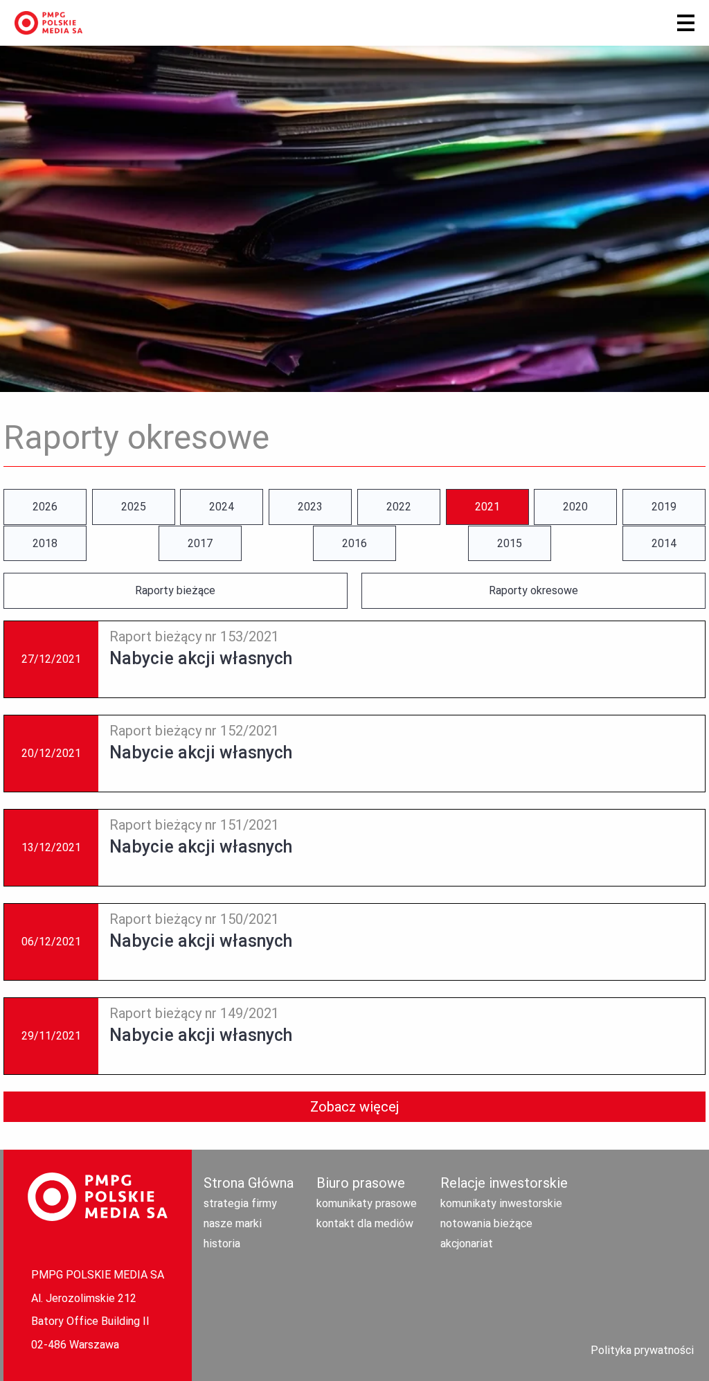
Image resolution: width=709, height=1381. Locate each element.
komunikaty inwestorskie (501, 1203)
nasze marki (233, 1223)
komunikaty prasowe (366, 1203)
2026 (45, 506)
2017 (200, 543)
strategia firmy (240, 1203)
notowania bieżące (486, 1223)
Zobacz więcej (354, 1106)
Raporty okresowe (533, 590)
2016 (354, 543)
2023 (310, 506)
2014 (664, 543)
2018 (45, 543)
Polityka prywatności (642, 1350)
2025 (133, 506)
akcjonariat (466, 1243)
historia (222, 1243)
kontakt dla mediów (364, 1223)
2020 (575, 506)
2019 (664, 506)
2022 (398, 506)
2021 (487, 506)
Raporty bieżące (175, 590)
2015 (509, 543)
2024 (221, 506)
